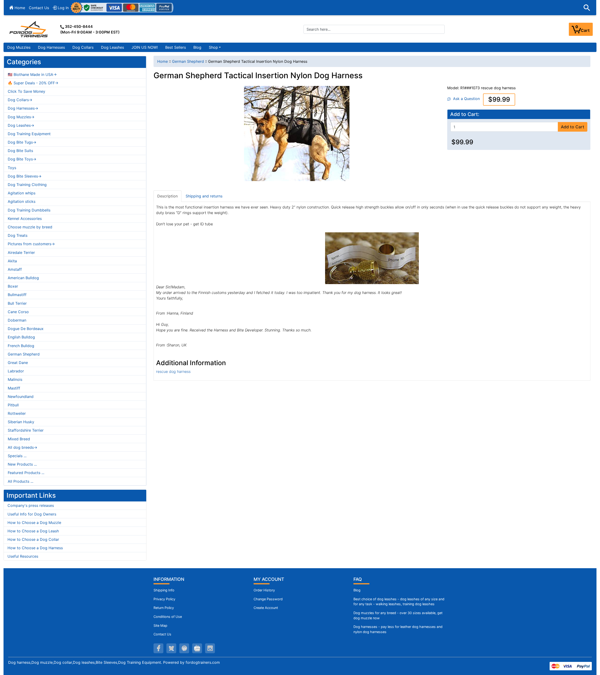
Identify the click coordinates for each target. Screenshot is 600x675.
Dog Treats (17, 235)
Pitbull (13, 405)
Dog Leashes (112, 47)
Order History (264, 590)
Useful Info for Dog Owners (32, 514)
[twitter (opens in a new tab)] (171, 648)
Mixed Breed (19, 439)
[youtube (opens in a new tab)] (197, 648)
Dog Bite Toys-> (22, 159)
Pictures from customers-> (31, 243)
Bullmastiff (17, 294)
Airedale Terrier (21, 252)
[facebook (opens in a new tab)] (158, 648)
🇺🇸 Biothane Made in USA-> (32, 74)
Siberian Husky (21, 421)
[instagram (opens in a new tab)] (210, 648)
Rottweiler (17, 413)
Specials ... (17, 455)
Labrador (16, 371)
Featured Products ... (26, 472)
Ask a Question (465, 98)
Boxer (13, 286)
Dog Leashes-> (21, 125)
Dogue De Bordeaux (26, 328)
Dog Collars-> (20, 99)
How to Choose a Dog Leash (33, 531)
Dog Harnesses (51, 47)
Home (19, 7)
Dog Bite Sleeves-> (24, 176)
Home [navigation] (162, 61)
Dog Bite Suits (20, 150)
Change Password (268, 599)
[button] (586, 7)
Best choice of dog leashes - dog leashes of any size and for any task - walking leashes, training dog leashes (398, 601)
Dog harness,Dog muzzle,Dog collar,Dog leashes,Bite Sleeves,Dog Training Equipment (84, 662)
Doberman (17, 320)
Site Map (160, 625)
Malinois (15, 379)
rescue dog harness (173, 371)
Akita (12, 261)
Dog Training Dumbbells (29, 210)
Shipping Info (164, 590)
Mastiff (14, 388)
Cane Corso (18, 311)
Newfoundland (21, 396)
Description (167, 196)
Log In (62, 7)
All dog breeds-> (22, 447)
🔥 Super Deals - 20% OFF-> (33, 83)
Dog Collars (83, 47)
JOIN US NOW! (144, 47)
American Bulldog (23, 277)
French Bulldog (21, 345)
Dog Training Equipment (29, 133)
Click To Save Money (26, 91)
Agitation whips (21, 193)
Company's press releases (31, 505)
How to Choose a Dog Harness (35, 547)
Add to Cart (572, 126)
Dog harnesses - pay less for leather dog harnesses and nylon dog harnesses (397, 629)
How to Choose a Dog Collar (33, 539)
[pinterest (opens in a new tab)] (184, 648)
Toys (12, 167)
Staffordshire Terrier (26, 430)
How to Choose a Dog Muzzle (34, 522)
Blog (197, 47)
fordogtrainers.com (203, 662)
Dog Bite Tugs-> (22, 142)
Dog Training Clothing (27, 184)
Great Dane (18, 362)
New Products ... (22, 464)
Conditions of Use (168, 617)
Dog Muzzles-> (21, 117)
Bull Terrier (17, 303)
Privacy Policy (164, 599)
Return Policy (164, 608)
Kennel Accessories (25, 218)
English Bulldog (21, 337)
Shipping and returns (204, 196)
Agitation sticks (21, 201)
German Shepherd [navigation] (188, 61)
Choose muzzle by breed (30, 227)
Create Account (266, 608)
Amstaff (15, 269)
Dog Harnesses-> (23, 108)
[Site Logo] (29, 29)
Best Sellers (175, 47)
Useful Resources (23, 556)
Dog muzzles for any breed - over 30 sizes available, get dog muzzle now (397, 615)
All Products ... (20, 481)
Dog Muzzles (18, 47)
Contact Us (39, 7)
